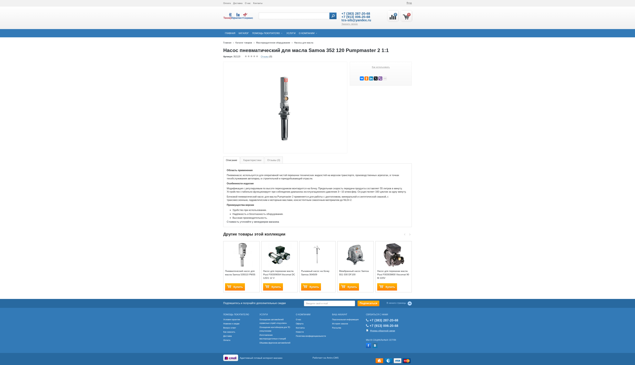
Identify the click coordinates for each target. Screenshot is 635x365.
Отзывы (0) (273, 160)
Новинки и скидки (231, 324)
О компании (307, 33)
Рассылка (336, 328)
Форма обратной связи (382, 330)
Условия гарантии (231, 319)
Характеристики (252, 160)
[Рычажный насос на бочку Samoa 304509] (318, 255)
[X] (376, 78)
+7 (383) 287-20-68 (355, 13)
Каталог (244, 33)
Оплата (227, 3)
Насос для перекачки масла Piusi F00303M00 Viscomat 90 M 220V (393, 274)
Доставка (237, 3)
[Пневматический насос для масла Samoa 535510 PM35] (242, 255)
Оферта (299, 324)
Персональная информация (345, 319)
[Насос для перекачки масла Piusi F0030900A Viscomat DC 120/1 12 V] (280, 255)
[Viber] (380, 78)
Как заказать (229, 332)
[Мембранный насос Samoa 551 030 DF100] (356, 255)
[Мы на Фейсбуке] (368, 345)
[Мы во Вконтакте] (375, 345)
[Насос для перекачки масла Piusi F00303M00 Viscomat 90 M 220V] (394, 255)
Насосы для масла (303, 42)
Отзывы (265, 56)
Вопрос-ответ (229, 328)
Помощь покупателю (266, 33)
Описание (231, 160)
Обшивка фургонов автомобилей (274, 343)
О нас (248, 3)
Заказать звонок (349, 24)
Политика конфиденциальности (311, 336)
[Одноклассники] (366, 78)
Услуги (291, 33)
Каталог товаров (243, 42)
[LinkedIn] (371, 78)
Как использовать (381, 67)
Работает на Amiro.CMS (326, 357)
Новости (300, 332)
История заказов (340, 324)
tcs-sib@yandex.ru (356, 20)
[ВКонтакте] (362, 78)
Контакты (257, 3)
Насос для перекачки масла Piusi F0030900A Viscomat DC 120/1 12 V (279, 274)
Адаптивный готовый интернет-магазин (261, 358)
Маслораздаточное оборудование (273, 42)
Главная (230, 33)
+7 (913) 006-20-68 (355, 17)
